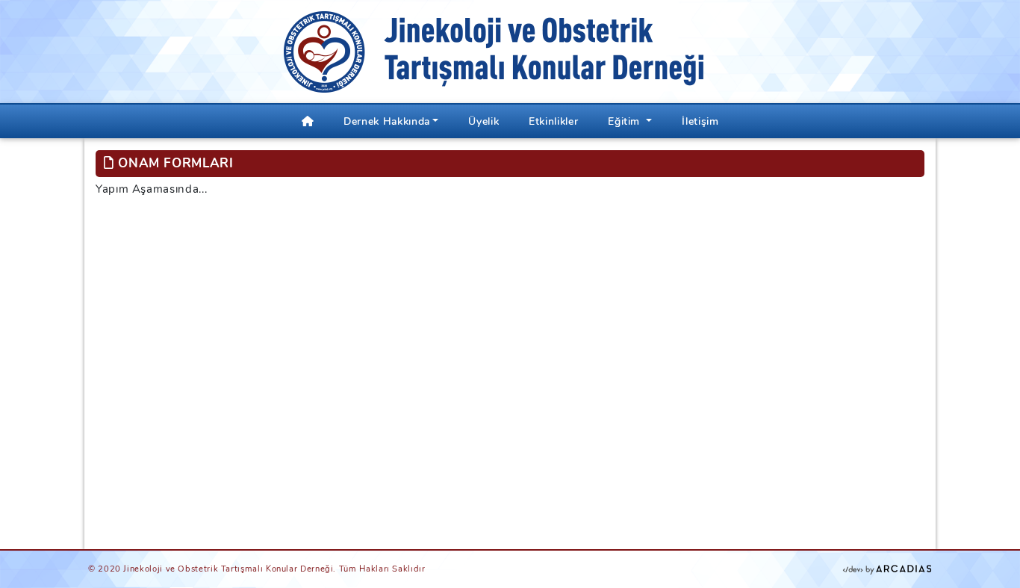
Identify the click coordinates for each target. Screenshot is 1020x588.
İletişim (700, 121)
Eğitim (625, 121)
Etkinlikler (553, 121)
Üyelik (483, 121)
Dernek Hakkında (386, 121)
